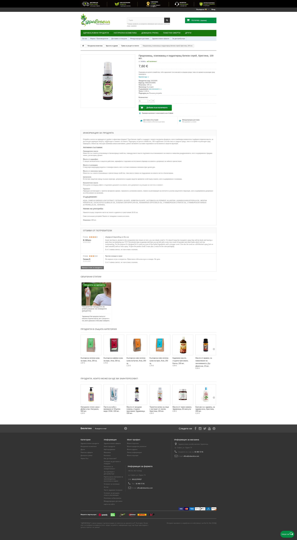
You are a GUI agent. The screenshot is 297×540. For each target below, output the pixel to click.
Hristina (143, 61)
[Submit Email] (125, 428)
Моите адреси (132, 449)
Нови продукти (109, 446)
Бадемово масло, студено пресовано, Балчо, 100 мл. (180, 360)
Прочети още (143, 77)
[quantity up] (149, 100)
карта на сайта (109, 504)
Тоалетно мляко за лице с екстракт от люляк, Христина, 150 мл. (159, 409)
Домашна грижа (149, 33)
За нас (84, 38)
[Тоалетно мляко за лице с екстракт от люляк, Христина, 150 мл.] (160, 394)
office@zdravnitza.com (191, 456)
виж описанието (154, 89)
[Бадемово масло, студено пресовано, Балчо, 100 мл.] (183, 345)
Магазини (107, 452)
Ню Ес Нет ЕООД (210, 523)
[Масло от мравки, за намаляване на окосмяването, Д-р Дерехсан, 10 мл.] (205, 345)
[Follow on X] (204, 428)
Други (188, 33)
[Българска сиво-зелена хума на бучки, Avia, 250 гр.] (137, 345)
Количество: (143, 97)
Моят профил (133, 440)
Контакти (107, 455)
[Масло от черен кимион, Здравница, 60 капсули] (183, 394)
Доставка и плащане (119, 38)
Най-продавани (109, 449)
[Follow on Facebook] (195, 428)
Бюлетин (86, 428)
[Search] (167, 20)
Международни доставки (139, 38)
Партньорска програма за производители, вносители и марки (113, 479)
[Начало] (83, 45)
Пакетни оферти (171, 33)
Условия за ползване (111, 484)
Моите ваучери (132, 455)
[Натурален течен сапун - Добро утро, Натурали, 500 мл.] (91, 394)
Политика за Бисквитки (112, 498)
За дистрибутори (178, 38)
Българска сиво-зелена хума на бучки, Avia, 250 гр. (136, 360)
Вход (213, 9)
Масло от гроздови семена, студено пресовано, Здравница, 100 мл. (136, 410)
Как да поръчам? (110, 458)
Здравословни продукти (96, 33)
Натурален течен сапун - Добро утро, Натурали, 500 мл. (90, 409)
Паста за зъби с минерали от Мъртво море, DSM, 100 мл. (112, 409)
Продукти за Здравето (94, 285)
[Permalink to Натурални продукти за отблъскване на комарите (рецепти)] (96, 294)
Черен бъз (84, 458)
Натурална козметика (125, 33)
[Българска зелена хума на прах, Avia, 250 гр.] (91, 345)
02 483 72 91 (199, 452)
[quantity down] (153, 100)
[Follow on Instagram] (200, 428)
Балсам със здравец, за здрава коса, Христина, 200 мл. (205, 409)
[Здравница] (148, 4)
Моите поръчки (133, 443)
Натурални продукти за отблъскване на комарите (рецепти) (94, 308)
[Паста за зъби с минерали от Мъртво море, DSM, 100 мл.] (114, 394)
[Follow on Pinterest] (214, 428)
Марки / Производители (99, 38)
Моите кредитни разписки (136, 446)
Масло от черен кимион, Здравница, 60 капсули (182, 408)
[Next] (214, 349)
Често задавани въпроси (113, 490)
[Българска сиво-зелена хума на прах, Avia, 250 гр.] (160, 345)
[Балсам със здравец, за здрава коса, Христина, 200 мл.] (205, 394)
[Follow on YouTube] (209, 428)
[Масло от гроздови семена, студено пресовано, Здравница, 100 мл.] (137, 394)
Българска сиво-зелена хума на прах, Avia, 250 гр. (159, 360)
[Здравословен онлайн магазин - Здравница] (102, 20)
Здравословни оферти (160, 38)
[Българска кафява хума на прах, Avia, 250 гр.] (114, 345)
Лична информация (134, 452)
